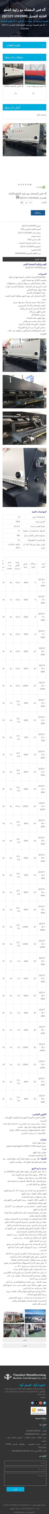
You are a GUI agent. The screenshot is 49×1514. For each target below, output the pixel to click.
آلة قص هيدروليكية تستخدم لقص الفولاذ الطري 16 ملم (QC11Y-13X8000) (35, 86)
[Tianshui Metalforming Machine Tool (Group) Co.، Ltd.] (25, 1376)
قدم (15, 1489)
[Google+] (40, 1403)
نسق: (39, 236)
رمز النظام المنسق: (33, 253)
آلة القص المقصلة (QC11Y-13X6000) (12, 86)
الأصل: (38, 250)
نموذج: (38, 226)
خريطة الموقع (15, 1508)
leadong (17, 1512)
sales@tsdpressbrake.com (23, 1451)
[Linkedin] (44, 1403)
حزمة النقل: (36, 243)
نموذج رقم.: (36, 233)
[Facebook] (32, 1403)
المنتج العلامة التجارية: (32, 229)
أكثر (42, 1397)
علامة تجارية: (36, 239)
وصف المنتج (39, 259)
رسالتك (38, 213)
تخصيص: (37, 246)
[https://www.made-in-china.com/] (38, 1411)
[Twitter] (36, 1403)
